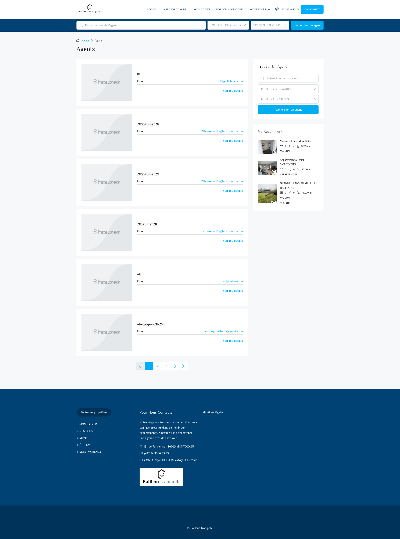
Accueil (152, 9)
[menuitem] (287, 9)
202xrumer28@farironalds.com (222, 131)
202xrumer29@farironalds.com (222, 181)
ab (139, 274)
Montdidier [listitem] (88, 424)
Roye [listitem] (83, 438)
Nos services (258, 9)
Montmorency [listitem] (90, 451)
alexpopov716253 (151, 324)
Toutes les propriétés (94, 412)
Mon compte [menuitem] (312, 9)
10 (138, 74)
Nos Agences (202, 9)
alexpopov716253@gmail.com (223, 331)
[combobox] (228, 25)
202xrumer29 (148, 174)
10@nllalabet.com (231, 81)
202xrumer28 (148, 124)
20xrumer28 (147, 224)
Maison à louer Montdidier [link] (295, 141)
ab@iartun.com (233, 281)
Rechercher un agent (307, 25)
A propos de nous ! (175, 9)
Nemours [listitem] (86, 431)
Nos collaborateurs (229, 9)
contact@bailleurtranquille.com (170, 460)
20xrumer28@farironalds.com (223, 231)
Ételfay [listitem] (85, 444)
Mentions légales (212, 412)
